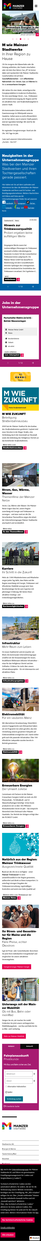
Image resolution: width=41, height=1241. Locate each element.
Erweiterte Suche (12, 1106)
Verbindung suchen (14, 1099)
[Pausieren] (5, 32)
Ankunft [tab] (29, 1046)
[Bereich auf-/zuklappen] (34, 1074)
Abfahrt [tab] (11, 1046)
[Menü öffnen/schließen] (36, 5)
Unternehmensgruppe (20, 1169)
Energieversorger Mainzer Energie (16, 967)
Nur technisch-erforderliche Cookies (17, 1220)
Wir (2, 1169)
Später (10, 1092)
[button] (12, 39)
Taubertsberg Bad (9, 1154)
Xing (18, 208)
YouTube (31, 208)
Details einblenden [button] (8, 1227)
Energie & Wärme (9, 1149)
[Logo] (15, 1124)
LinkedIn (9, 208)
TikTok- (32, 203)
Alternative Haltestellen (16, 1086)
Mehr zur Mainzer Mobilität (14, 1036)
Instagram (21, 203)
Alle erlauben (8, 1235)
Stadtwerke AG (8, 1144)
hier (37, 1212)
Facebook (9, 203)
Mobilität (5, 1159)
